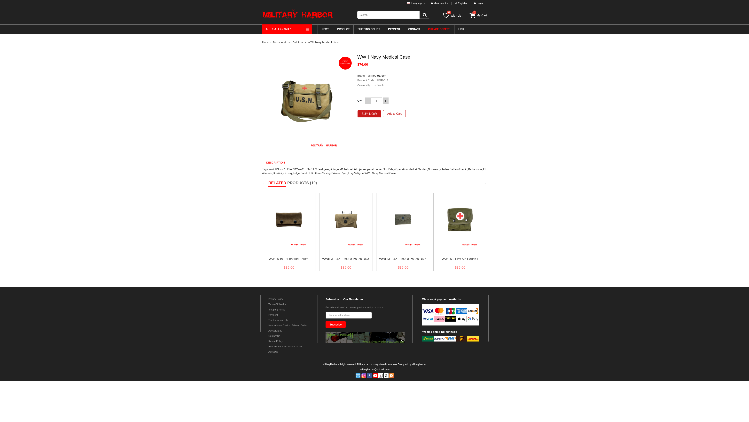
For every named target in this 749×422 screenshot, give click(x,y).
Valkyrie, (359, 173)
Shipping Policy (276, 309)
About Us (273, 351)
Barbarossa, (475, 169)
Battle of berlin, (459, 169)
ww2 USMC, (305, 169)
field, (356, 169)
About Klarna (275, 330)
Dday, (391, 169)
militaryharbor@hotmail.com (375, 369)
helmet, (348, 169)
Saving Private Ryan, (335, 173)
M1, (342, 169)
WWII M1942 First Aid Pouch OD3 (345, 259)
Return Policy (275, 341)
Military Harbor (376, 75)
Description (275, 162)
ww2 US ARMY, (289, 169)
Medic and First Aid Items (288, 42)
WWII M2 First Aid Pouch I (460, 259)
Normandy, (434, 169)
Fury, (351, 173)
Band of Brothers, (311, 173)
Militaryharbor (419, 364)
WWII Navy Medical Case (323, 42)
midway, (288, 173)
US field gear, (321, 169)
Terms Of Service (277, 304)
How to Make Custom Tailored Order (287, 325)
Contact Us (274, 336)
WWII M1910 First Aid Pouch (288, 259)
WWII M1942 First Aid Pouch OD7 (402, 259)
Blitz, (385, 169)
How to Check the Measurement (285, 346)
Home (266, 42)
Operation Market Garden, (411, 169)
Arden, (445, 169)
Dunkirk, (278, 173)
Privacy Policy (275, 299)
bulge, (297, 173)
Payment (273, 315)
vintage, (335, 169)
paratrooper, (374, 169)
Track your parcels (278, 320)
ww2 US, (274, 169)
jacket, (363, 169)
